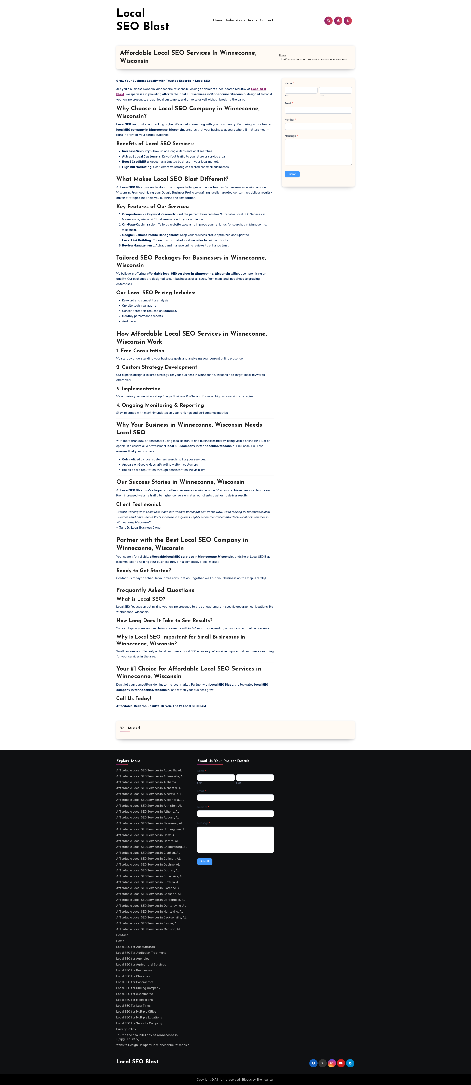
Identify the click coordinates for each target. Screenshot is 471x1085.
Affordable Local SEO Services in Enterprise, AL (149, 876)
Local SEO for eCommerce (134, 994)
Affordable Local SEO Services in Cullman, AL (148, 858)
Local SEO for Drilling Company (138, 988)
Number (290, 119)
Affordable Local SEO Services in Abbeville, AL (149, 770)
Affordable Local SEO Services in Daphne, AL (148, 864)
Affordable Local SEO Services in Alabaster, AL (149, 788)
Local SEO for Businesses (134, 970)
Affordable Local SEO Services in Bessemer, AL (149, 823)
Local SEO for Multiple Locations (139, 1017)
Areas (252, 20)
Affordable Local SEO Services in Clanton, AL (148, 853)
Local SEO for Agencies (132, 958)
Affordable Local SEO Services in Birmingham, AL (151, 829)
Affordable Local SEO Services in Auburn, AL (148, 817)
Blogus (247, 1079)
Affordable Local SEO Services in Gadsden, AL (149, 894)
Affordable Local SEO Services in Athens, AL (147, 811)
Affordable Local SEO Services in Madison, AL (148, 929)
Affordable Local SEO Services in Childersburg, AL (151, 847)
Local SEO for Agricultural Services (141, 964)
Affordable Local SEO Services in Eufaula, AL (148, 882)
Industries (234, 20)
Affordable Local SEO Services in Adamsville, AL (150, 776)
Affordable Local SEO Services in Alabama (146, 782)
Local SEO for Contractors (134, 982)
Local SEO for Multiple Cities (136, 1011)
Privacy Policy (126, 1029)
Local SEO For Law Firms (133, 1005)
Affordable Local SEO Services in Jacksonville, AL (151, 917)
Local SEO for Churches (133, 976)
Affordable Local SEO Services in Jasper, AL (147, 923)
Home (218, 20)
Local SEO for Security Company (139, 1023)
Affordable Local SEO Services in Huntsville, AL (149, 911)
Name (289, 83)
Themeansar (265, 1079)
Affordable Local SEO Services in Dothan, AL (148, 870)
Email (289, 103)
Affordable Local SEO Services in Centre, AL (147, 841)
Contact (267, 20)
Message (291, 135)
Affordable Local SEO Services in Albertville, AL (149, 794)
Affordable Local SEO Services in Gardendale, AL (150, 900)
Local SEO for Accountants (135, 947)
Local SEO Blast (137, 1062)
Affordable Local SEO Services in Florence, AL (148, 888)
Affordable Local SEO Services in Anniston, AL (149, 805)
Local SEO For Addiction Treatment (141, 952)
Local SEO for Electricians (134, 1000)
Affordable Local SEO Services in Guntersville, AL (151, 905)
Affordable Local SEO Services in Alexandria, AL (150, 800)
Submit (292, 174)
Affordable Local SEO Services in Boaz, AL (146, 835)
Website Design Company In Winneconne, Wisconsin (152, 1045)
